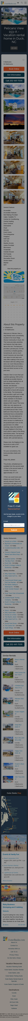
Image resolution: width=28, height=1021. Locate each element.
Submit (14, 530)
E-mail (6, 521)
